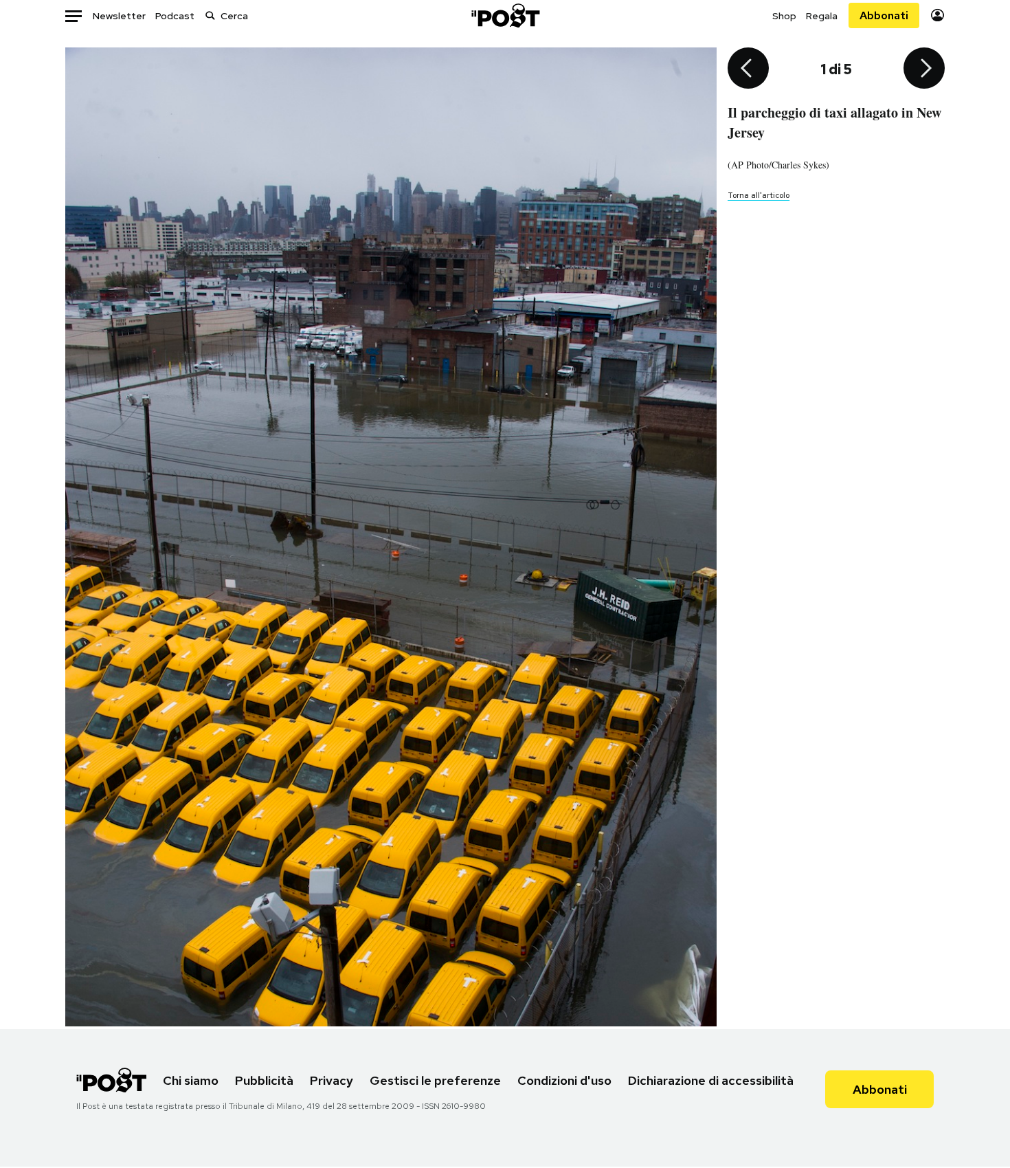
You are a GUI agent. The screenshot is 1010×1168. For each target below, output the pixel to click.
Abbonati (884, 15)
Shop (784, 16)
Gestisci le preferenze (435, 1080)
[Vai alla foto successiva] (924, 69)
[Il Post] (505, 15)
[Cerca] (210, 15)
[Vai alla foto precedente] (748, 69)
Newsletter (119, 16)
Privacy (331, 1080)
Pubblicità (264, 1080)
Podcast (174, 16)
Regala (822, 16)
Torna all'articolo (758, 195)
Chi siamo (190, 1080)
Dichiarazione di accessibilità (711, 1080)
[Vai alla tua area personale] (937, 15)
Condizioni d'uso (564, 1080)
